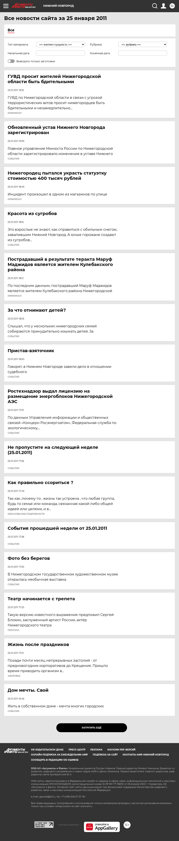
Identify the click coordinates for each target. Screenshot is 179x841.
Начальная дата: (19, 53)
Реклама (96, 749)
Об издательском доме (47, 749)
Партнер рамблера (68, 824)
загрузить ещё (92, 727)
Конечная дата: (100, 53)
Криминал (15, 113)
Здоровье (14, 676)
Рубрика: (96, 44)
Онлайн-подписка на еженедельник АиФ (59, 754)
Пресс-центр (77, 749)
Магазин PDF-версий (121, 749)
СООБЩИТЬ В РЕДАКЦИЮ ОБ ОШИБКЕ (55, 760)
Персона (13, 630)
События (13, 159)
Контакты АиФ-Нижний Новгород (146, 754)
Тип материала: (18, 44)
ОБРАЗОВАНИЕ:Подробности (26, 514)
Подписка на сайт (105, 754)
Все (11, 30)
